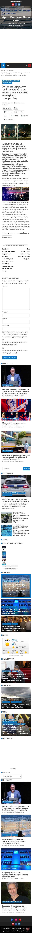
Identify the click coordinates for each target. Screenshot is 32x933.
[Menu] (7, 65)
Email (4, 319)
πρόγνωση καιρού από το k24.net (16, 655)
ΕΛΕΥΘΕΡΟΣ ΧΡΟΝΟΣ (8, 724)
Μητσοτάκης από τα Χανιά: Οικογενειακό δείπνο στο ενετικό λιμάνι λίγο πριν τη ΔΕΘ (13, 628)
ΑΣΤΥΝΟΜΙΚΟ (6, 492)
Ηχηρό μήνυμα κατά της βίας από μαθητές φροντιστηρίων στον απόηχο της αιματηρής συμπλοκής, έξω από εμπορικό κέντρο (8, 260)
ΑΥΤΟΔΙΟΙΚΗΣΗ (24, 526)
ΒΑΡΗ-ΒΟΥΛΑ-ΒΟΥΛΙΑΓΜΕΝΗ (19, 527)
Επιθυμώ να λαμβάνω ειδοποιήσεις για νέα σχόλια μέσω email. (14, 343)
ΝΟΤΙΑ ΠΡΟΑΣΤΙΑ (7, 82)
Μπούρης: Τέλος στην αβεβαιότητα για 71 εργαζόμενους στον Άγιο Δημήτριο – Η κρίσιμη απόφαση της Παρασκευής (15, 391)
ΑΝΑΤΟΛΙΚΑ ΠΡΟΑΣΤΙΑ (18, 525)
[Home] (3, 65)
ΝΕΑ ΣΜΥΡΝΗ (21, 492)
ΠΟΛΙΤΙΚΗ (16, 581)
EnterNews (16, 931)
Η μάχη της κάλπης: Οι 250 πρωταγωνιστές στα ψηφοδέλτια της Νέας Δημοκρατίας (15, 611)
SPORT (5, 418)
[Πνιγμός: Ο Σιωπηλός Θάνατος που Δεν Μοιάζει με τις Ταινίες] (16, 698)
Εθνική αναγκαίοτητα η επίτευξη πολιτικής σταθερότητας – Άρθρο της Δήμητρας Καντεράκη (14, 586)
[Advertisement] (16, 46)
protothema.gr (24, 233)
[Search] (26, 65)
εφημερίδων (14, 568)
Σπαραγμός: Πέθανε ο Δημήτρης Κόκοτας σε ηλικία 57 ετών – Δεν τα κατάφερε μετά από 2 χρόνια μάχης (14, 908)
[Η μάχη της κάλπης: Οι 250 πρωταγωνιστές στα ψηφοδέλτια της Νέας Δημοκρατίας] (16, 859)
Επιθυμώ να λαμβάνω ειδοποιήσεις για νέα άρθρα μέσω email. (14, 352)
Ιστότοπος (5, 325)
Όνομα (4, 312)
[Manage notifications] (27, 929)
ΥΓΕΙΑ (23, 724)
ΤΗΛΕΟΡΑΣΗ (18, 901)
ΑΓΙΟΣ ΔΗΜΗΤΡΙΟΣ (7, 80)
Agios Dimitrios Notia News (16, 18)
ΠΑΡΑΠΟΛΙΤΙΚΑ (7, 581)
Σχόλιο (5, 286)
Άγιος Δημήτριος (10, 245)
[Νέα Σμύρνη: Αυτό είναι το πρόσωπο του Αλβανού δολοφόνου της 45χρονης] (16, 486)
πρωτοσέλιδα (7, 568)
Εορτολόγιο (13, 768)
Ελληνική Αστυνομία (21, 245)
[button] (7, 65)
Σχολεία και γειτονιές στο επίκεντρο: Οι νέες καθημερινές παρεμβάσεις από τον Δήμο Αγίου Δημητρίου (16, 457)
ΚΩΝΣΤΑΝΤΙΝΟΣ (8, 103)
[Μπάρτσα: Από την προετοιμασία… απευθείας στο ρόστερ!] (16, 410)
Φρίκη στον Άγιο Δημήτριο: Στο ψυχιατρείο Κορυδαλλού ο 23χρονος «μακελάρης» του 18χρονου (21, 519)
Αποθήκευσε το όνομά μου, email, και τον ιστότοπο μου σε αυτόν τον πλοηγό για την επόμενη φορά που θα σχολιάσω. (15, 334)
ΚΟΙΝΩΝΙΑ (16, 80)
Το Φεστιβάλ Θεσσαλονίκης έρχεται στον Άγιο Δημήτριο (24, 254)
